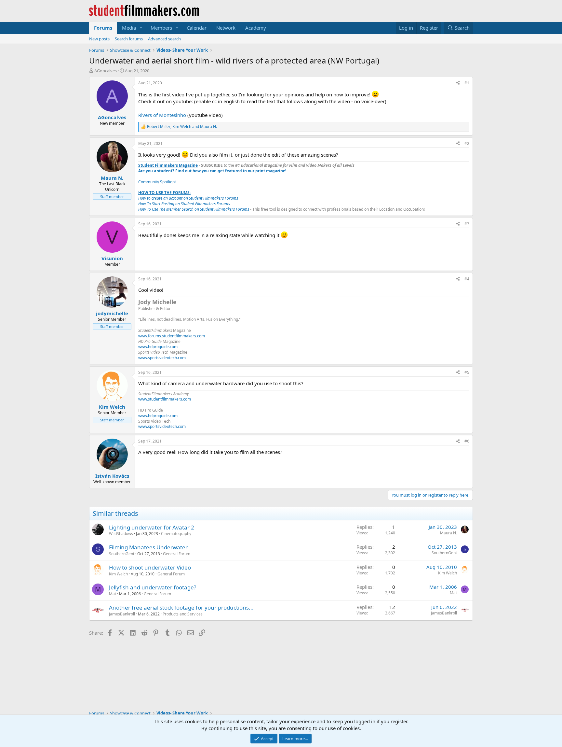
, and (182, 126)
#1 (466, 83)
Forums (103, 27)
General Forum (176, 554)
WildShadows (121, 533)
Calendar (197, 27)
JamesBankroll (122, 614)
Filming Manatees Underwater (148, 547)
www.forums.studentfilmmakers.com (171, 336)
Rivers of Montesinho (162, 115)
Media (129, 27)
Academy (255, 27)
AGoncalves (105, 71)
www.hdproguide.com (158, 346)
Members (161, 27)
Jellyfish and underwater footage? (152, 587)
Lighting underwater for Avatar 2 (151, 527)
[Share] (458, 83)
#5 (466, 372)
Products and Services (183, 614)
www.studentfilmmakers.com (164, 399)
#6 (466, 441)
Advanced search (164, 39)
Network (225, 27)
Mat (112, 594)
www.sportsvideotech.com (162, 357)
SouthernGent (121, 554)
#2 (466, 143)
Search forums (129, 39)
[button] (141, 28)
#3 (466, 224)
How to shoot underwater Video (150, 567)
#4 (466, 279)
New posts (99, 39)
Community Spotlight (157, 182)
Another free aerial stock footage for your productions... (181, 607)
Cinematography (176, 533)
